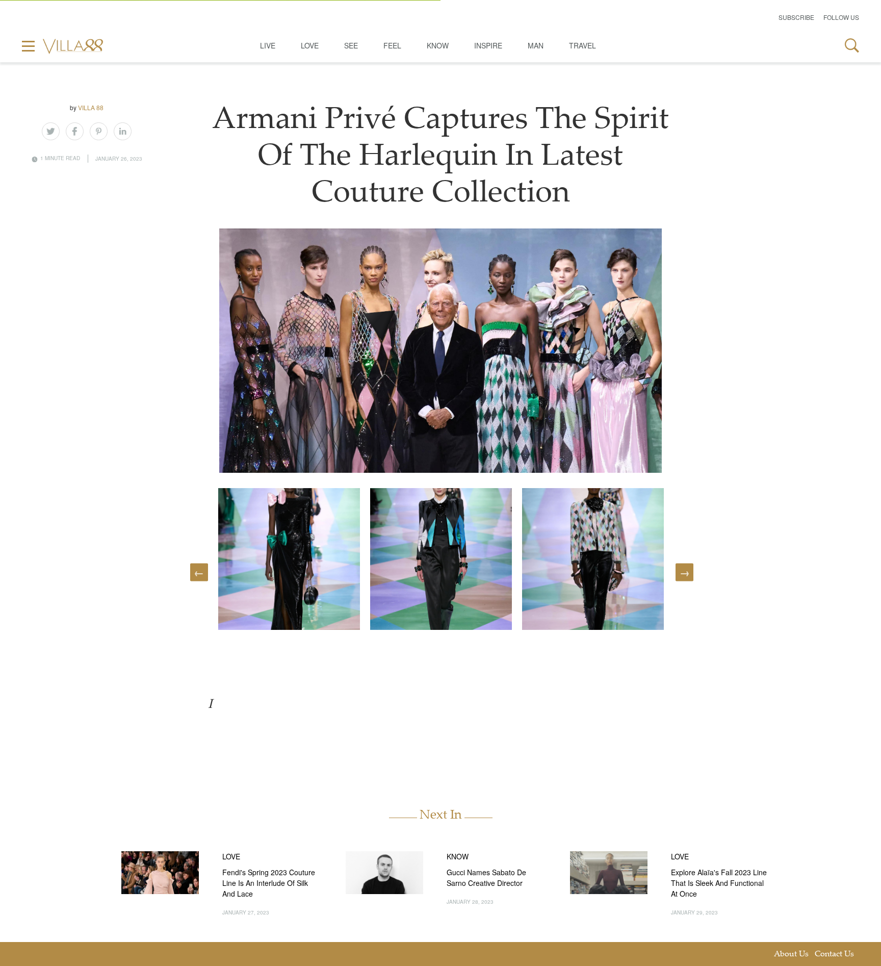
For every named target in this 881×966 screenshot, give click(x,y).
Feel (392, 45)
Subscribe (796, 17)
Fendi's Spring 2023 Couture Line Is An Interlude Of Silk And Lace (268, 883)
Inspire (488, 45)
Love (310, 45)
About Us (791, 954)
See (351, 45)
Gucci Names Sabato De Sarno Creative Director (486, 877)
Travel (582, 45)
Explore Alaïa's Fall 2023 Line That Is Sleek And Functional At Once (719, 883)
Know (438, 45)
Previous (199, 572)
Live (267, 45)
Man (535, 45)
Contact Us (834, 954)
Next (684, 572)
